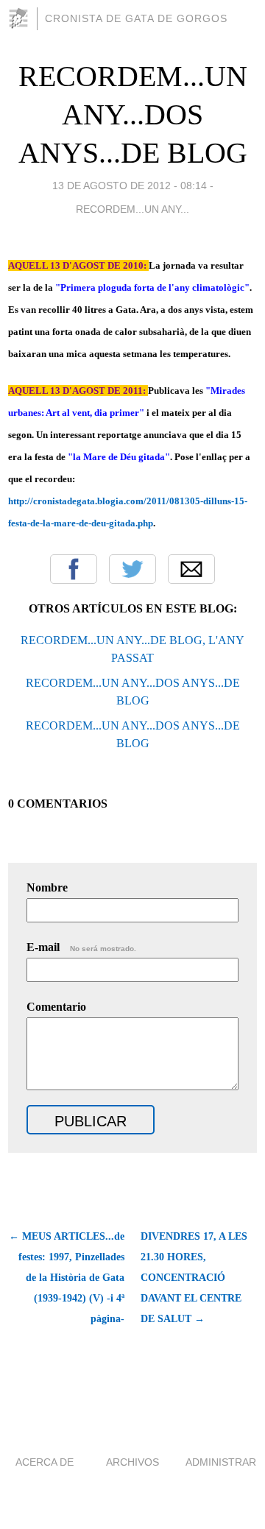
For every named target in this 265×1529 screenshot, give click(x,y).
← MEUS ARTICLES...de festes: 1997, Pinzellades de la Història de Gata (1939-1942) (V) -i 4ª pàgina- (66, 1277)
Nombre (47, 887)
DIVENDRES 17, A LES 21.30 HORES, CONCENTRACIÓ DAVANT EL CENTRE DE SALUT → (194, 1277)
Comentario (56, 1006)
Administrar (221, 1462)
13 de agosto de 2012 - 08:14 (129, 185)
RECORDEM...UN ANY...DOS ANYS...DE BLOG (132, 114)
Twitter (132, 569)
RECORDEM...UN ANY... (132, 209)
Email (191, 569)
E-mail (81, 947)
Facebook (73, 569)
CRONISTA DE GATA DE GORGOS (136, 18)
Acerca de (44, 1462)
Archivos (132, 1462)
